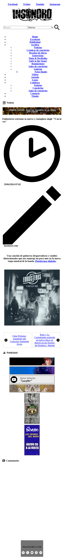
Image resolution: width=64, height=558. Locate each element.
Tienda (35, 96)
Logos (35, 80)
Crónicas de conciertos (38, 50)
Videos (35, 74)
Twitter (27, 4)
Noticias (38, 47)
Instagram (55, 4)
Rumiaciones (38, 63)
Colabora (35, 82)
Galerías (38, 69)
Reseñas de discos (38, 53)
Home (35, 36)
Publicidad (35, 42)
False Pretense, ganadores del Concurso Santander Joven (19, 340)
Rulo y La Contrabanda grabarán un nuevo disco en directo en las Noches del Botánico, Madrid (44, 340)
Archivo (35, 45)
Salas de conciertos (38, 66)
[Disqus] (32, 501)
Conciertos (38, 88)
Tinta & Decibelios (38, 58)
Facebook (13, 4)
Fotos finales (41, 72)
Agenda (35, 77)
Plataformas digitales (45, 261)
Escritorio (35, 39)
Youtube (40, 4)
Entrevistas (38, 55)
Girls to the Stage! (38, 61)
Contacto (35, 93)
